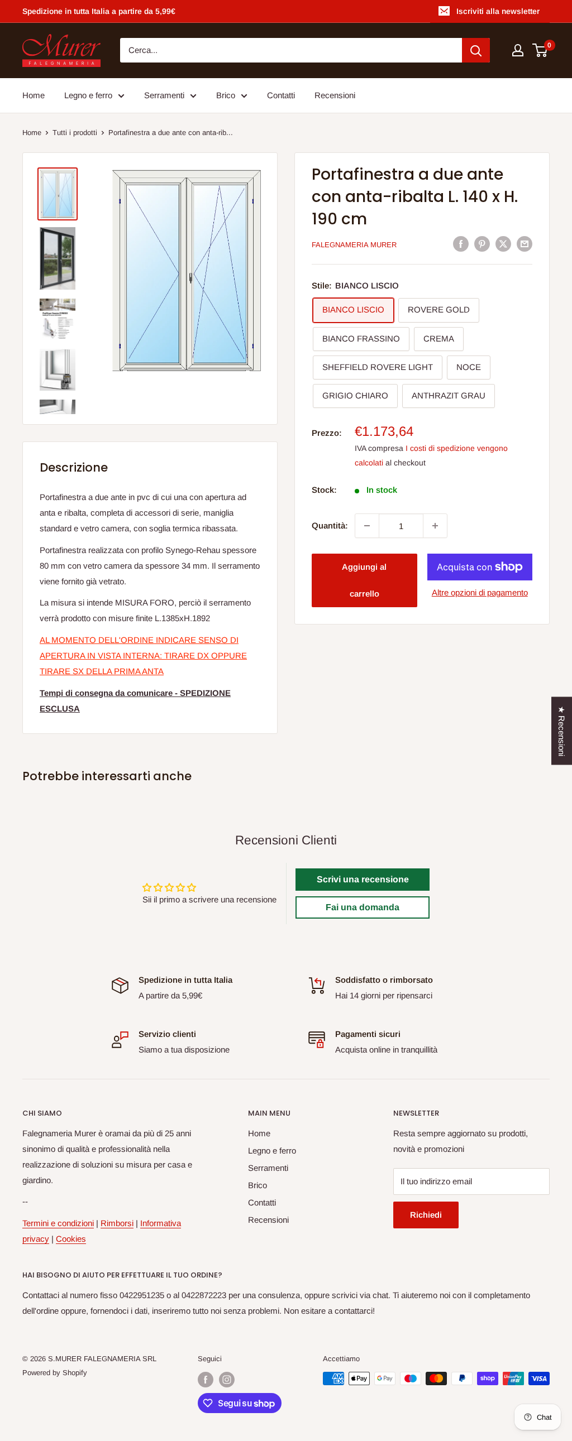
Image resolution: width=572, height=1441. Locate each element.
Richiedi (426, 1214)
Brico (225, 95)
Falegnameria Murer (354, 245)
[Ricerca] (476, 50)
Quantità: (330, 525)
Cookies (71, 1238)
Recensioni (334, 95)
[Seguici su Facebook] (205, 1379)
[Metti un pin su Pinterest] (482, 244)
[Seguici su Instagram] (227, 1379)
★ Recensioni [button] (561, 731)
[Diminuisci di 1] (367, 525)
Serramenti (164, 95)
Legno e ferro (88, 95)
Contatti (281, 95)
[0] (540, 50)
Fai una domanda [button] (362, 907)
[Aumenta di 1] (435, 525)
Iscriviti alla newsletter (498, 11)
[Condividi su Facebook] (461, 244)
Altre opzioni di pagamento (480, 592)
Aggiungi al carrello (364, 580)
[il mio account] (517, 50)
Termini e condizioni (58, 1223)
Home (33, 95)
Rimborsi (117, 1223)
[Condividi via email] (524, 244)
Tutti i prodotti (75, 132)
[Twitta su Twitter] (503, 244)
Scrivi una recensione (363, 879)
